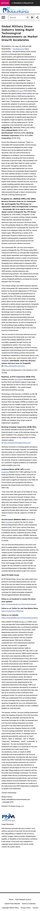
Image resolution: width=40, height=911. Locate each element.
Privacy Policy (26, 908)
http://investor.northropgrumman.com (16, 443)
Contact (35, 908)
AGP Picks (5, 3)
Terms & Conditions (28, 904)
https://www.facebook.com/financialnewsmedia (18, 604)
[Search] (27, 17)
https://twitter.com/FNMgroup (12, 611)
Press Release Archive (23, 899)
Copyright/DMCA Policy (10, 908)
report (21, 91)
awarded (8, 522)
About (11, 899)
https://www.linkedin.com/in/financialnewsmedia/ (19, 618)
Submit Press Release (12, 904)
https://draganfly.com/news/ (14, 366)
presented (5, 472)
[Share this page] (37, 17)
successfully (18, 379)
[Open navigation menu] (3, 17)
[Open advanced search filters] (32, 17)
